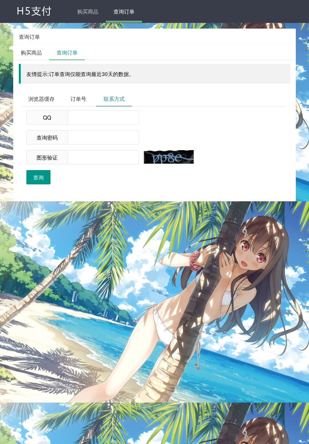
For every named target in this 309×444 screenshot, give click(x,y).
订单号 (78, 98)
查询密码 (47, 137)
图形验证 (47, 157)
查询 (38, 177)
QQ (47, 117)
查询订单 (124, 11)
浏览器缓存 (41, 98)
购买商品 (87, 11)
